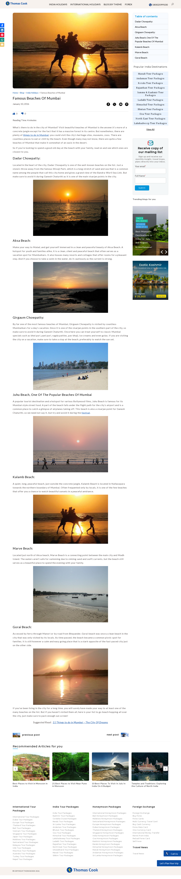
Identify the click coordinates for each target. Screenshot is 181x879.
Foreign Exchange (141, 813)
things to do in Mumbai (36, 135)
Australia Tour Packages (24, 854)
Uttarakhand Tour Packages (66, 850)
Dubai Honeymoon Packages (106, 827)
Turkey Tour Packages (23, 856)
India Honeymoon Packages (106, 836)
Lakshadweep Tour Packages (150, 123)
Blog (22, 92)
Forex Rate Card (140, 827)
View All (150, 129)
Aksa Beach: (141, 26)
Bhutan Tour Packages (150, 109)
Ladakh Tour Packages (150, 100)
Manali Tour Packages (150, 73)
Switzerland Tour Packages (25, 842)
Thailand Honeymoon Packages (107, 830)
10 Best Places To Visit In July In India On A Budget (69, 784)
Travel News (138, 854)
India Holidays (32, 92)
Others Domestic (141, 221)
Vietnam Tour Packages (24, 831)
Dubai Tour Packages (23, 820)
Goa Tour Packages (150, 114)
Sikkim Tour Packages (63, 855)
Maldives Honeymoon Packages (107, 819)
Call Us (174, 853)
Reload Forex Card (141, 838)
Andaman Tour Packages (150, 78)
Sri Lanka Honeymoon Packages (107, 855)
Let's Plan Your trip (169, 863)
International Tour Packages (26, 817)
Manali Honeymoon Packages (106, 850)
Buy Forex (137, 816)
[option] (150, 231)
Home (15, 92)
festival (86, 412)
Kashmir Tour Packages (64, 816)
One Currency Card (142, 830)
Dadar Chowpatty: (144, 21)
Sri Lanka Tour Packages (64, 824)
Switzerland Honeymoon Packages (109, 821)
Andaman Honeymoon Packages (108, 853)
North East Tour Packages (150, 118)
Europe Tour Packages (23, 822)
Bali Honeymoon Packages (105, 816)
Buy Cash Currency (141, 824)
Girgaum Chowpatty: (145, 32)
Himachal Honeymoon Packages (108, 847)
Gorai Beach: (141, 57)
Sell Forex (137, 841)
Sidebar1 (142, 227)
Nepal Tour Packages (22, 859)
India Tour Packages (62, 813)
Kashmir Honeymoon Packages (107, 841)
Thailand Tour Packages (24, 825)
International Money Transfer (146, 833)
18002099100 (160, 4)
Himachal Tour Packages (150, 104)
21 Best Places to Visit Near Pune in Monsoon (30, 784)
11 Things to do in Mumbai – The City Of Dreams (80, 722)
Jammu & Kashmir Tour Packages (150, 94)
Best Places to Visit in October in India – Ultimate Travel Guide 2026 (149, 784)
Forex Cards (138, 819)
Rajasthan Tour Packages (150, 87)
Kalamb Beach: (142, 47)
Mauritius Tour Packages (24, 851)
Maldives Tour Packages (24, 839)
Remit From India (141, 836)
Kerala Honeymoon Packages (106, 844)
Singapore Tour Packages (25, 834)
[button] (2, 25)
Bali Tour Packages (22, 828)
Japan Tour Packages (23, 837)
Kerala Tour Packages (150, 83)
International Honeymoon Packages (109, 813)
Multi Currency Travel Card (145, 821)
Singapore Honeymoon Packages (108, 833)
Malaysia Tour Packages (24, 845)
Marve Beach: (141, 52)
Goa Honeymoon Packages (105, 838)
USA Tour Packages (22, 848)
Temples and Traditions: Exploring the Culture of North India (109, 784)
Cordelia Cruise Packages (65, 819)
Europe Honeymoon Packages (107, 824)
